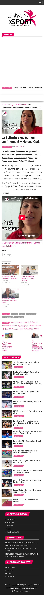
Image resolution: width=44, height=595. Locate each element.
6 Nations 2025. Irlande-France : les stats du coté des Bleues (25, 452)
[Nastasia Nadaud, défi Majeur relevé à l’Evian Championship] (7, 375)
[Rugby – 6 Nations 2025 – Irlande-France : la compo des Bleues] (7, 473)
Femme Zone (8, 573)
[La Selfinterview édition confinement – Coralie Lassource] (29, 270)
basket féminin (16, 322)
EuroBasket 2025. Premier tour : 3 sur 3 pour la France (27, 442)
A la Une (15, 314)
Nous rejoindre (9, 526)
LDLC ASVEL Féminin (10, 329)
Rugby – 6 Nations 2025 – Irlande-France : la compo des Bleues (27, 471)
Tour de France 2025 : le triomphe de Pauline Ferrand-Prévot (26, 363)
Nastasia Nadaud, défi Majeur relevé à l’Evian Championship (26, 373)
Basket (22, 314)
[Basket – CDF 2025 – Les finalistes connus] (7, 502)
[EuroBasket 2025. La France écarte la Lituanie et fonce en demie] (7, 434)
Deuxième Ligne (7, 317)
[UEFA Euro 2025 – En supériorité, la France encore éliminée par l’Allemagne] (7, 384)
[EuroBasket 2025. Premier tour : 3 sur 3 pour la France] (7, 444)
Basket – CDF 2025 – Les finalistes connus (28, 88)
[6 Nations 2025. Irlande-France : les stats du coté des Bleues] (7, 453)
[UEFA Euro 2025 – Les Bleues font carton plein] (7, 414)
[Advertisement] (22, 60)
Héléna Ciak (22, 326)
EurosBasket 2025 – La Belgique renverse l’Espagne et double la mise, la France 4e (26, 423)
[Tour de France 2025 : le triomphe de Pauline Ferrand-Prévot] (7, 365)
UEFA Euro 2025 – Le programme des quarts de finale (26, 393)
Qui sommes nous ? (10, 519)
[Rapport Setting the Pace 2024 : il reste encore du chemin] (7, 493)
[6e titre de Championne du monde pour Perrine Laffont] (7, 483)
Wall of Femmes (9, 577)
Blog (11, 104)
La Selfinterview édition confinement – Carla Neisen (6, 345)
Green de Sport (15, 538)
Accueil (4, 104)
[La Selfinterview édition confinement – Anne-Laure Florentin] (10, 293)
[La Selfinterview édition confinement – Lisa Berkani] (10, 270)
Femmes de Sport (10, 567)
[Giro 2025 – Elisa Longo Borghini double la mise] (7, 404)
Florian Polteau (19, 147)
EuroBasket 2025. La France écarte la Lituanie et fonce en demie (27, 432)
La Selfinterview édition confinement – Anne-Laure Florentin (9, 301)
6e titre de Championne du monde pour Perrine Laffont (27, 481)
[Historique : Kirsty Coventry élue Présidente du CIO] (7, 463)
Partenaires (8, 529)
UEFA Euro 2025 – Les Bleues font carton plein (27, 412)
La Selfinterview (21, 104)
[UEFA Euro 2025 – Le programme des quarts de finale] (7, 394)
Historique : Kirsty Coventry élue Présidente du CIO (27, 462)
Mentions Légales (10, 522)
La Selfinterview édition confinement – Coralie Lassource (27, 278)
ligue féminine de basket (29, 329)
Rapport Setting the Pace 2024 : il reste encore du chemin (27, 491)
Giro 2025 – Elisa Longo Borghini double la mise (27, 402)
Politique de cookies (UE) (12, 532)
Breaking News (31, 314)
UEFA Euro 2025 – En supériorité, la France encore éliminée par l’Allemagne (27, 383)
